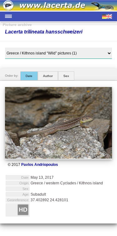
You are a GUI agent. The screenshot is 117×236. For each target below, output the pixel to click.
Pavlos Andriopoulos (39, 164)
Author (48, 76)
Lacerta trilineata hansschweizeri (43, 31)
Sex (66, 76)
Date (29, 76)
